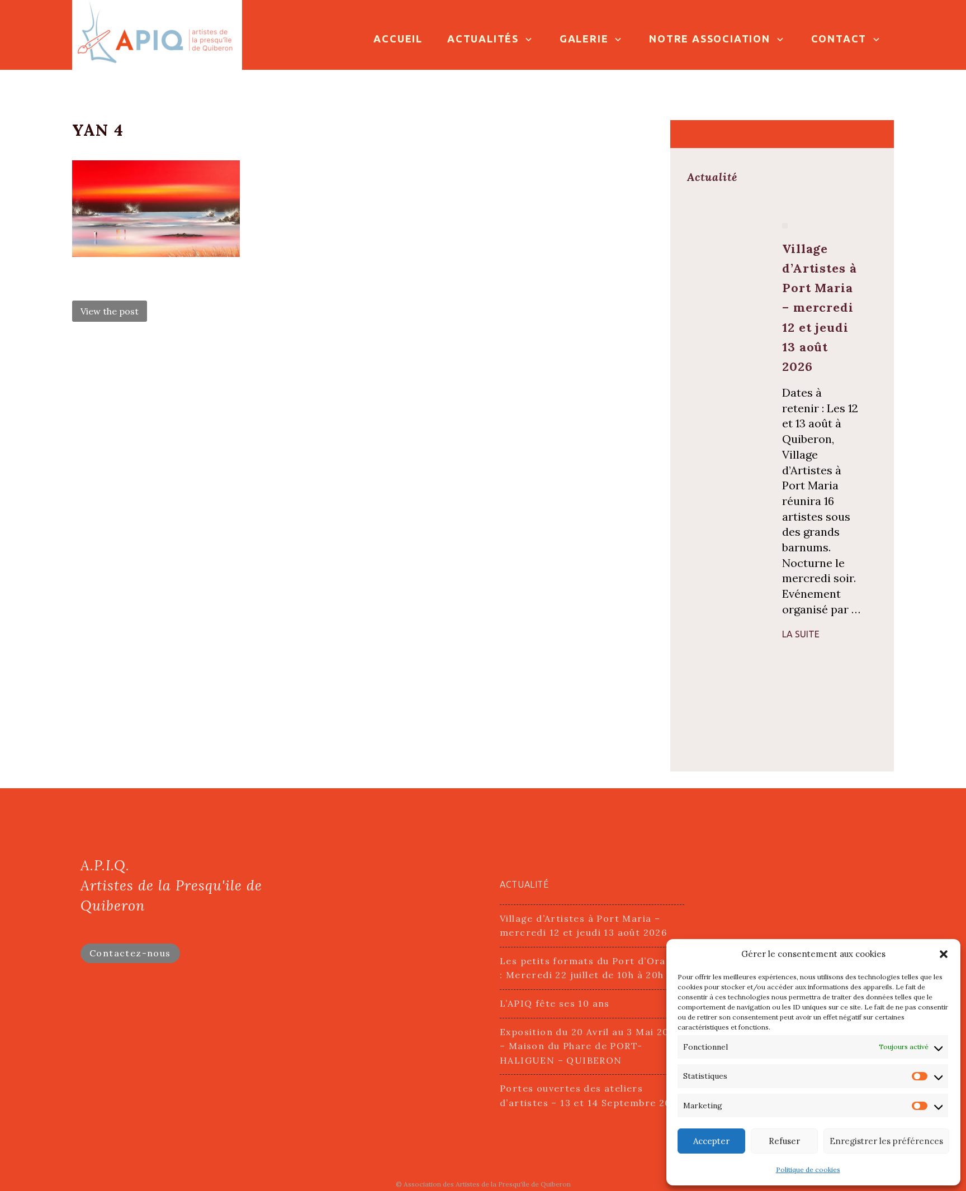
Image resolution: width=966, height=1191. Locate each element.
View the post (109, 311)
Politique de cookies (808, 1169)
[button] (943, 954)
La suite (801, 634)
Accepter (711, 1141)
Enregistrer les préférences (886, 1141)
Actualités (483, 38)
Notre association (709, 38)
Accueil (398, 38)
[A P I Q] (157, 34)
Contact (839, 38)
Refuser (784, 1141)
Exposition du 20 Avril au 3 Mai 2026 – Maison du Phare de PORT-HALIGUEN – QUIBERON (590, 1046)
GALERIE (584, 38)
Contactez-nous (130, 953)
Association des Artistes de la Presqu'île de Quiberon (487, 1184)
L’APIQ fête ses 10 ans (555, 1003)
